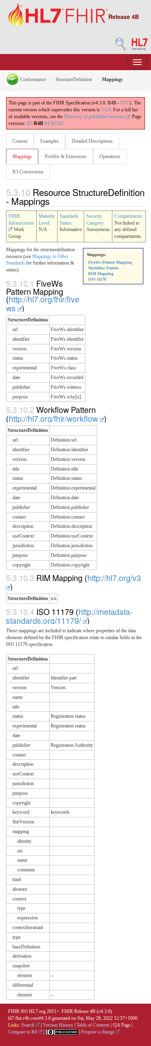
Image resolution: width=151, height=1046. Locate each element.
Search (28, 1025)
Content (19, 141)
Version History (58, 1025)
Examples (49, 141)
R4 (47, 123)
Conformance (32, 79)
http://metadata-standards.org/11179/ (69, 616)
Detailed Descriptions (92, 141)
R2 (61, 123)
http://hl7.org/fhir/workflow (54, 418)
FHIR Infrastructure (21, 219)
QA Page (121, 1025)
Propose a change (98, 1032)
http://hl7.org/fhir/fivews (42, 303)
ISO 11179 (97, 279)
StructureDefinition (74, 79)
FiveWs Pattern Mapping (110, 262)
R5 (30, 123)
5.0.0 (106, 110)
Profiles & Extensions (66, 156)
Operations (109, 156)
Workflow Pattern (103, 268)
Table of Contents (93, 1025)
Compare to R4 (23, 1032)
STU (125, 103)
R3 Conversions (27, 172)
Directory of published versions (95, 116)
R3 (54, 123)
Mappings (22, 156)
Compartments (128, 216)
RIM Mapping (101, 273)
